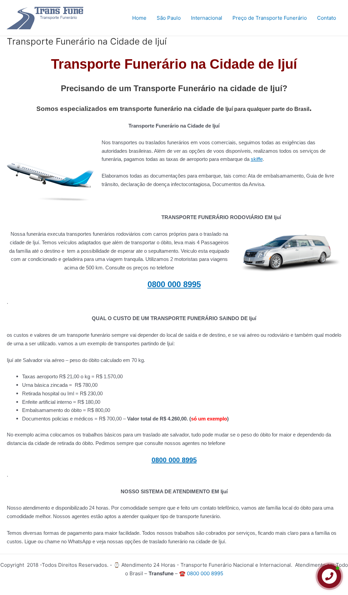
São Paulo (169, 18)
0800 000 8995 (174, 284)
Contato (326, 18)
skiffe (257, 159)
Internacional (206, 18)
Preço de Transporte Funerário (269, 18)
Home (139, 18)
